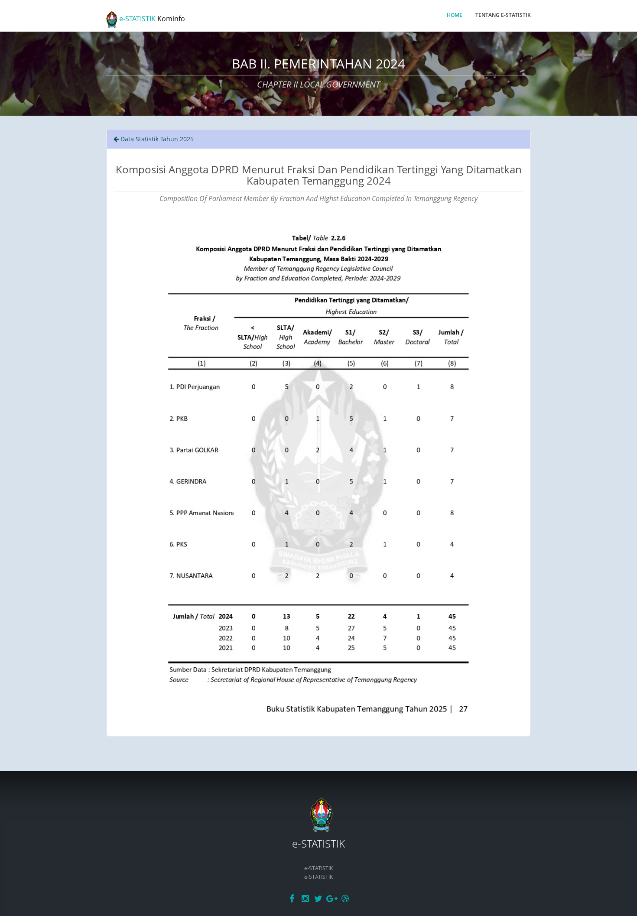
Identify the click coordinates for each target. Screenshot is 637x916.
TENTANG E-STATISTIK (503, 15)
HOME (454, 15)
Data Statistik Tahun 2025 (156, 139)
